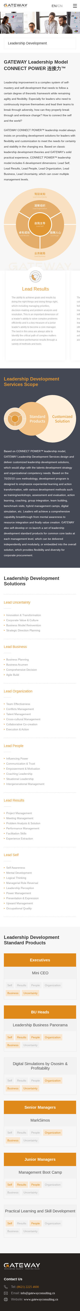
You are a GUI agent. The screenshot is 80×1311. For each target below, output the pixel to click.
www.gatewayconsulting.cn (41, 1299)
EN (54, 6)
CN (60, 6)
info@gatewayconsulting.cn (38, 1293)
